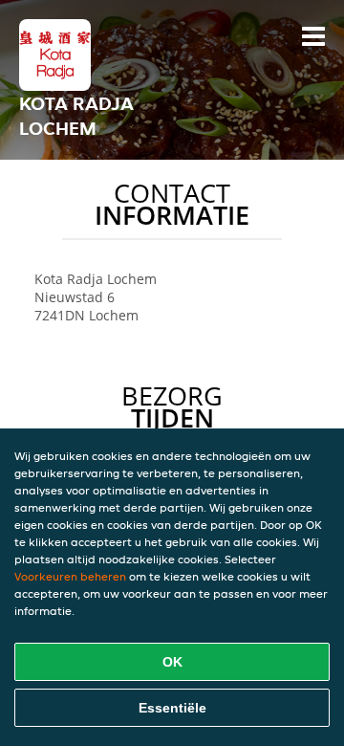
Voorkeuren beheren (70, 576)
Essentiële (172, 707)
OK (172, 661)
